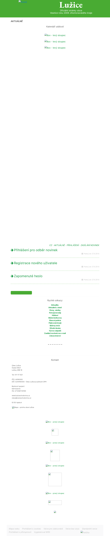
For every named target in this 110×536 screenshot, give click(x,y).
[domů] (22, 2)
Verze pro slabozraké (53, 529)
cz (50, 245)
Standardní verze (89, 529)
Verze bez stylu (72, 529)
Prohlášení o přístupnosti (20, 532)
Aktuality (55, 305)
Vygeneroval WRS (42, 532)
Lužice (71, 4)
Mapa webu (14, 529)
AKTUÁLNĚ (59, 245)
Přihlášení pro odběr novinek (36, 250)
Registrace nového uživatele (35, 263)
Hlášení (55, 315)
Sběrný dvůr (55, 326)
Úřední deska (55, 328)
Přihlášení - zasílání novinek (83, 245)
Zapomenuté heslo (28, 276)
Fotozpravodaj (55, 313)
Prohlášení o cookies (31, 529)
